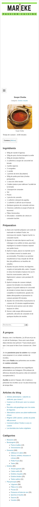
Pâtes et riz (15, 487)
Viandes (14, 500)
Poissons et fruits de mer (19, 492)
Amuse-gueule (16, 469)
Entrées (9, 466)
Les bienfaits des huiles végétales (19, 428)
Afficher (13, 140)
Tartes (13, 463)
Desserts (10, 450)
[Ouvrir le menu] (4, 90)
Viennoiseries (16, 447)
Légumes (14, 484)
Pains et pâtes (16, 445)
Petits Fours (15, 461)
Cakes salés (15, 471)
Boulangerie (11, 442)
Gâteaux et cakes (17, 453)
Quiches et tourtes (17, 495)
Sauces (13, 497)
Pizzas (13, 489)
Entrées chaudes (23, 100)
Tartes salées (15, 479)
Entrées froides (16, 476)
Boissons (10, 440)
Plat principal (11, 482)
